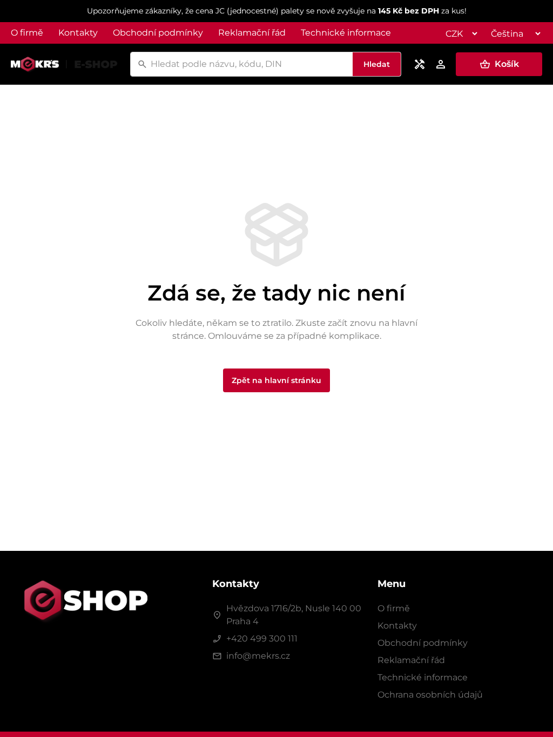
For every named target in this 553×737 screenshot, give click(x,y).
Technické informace (346, 33)
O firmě (27, 33)
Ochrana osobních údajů (430, 695)
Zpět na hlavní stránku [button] (276, 380)
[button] (499, 64)
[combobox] (250, 64)
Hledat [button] (376, 64)
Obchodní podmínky (158, 33)
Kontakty (78, 33)
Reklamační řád (252, 33)
